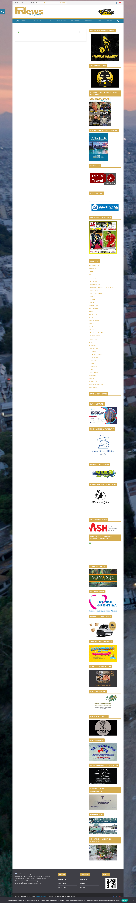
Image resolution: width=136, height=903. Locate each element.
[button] (2, 11)
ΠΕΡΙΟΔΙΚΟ (88, 21)
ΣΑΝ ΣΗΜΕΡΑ (93, 375)
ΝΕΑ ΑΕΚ (49, 21)
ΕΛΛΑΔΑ (91, 302)
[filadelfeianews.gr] (17, 21)
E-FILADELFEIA (93, 269)
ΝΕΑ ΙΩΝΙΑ (92, 330)
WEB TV (99, 21)
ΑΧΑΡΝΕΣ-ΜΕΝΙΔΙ (94, 284)
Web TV (82, 883)
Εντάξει (124, 900)
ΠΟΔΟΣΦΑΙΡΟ (93, 360)
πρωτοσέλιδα (100, 255)
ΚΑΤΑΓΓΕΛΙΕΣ (93, 314)
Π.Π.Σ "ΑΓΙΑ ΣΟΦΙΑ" (95, 348)
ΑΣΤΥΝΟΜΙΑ (93, 281)
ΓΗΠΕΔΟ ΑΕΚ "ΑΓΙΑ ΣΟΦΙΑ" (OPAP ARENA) (101, 287)
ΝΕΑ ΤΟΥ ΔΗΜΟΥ (94, 336)
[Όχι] (134, 900)
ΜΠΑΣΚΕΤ (92, 324)
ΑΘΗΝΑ (91, 275)
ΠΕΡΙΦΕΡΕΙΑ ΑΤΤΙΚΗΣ (95, 354)
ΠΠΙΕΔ (91, 369)
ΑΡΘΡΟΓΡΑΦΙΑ (93, 278)
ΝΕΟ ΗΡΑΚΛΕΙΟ (93, 339)
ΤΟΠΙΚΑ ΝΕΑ (38, 21)
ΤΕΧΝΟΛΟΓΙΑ (93, 382)
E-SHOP (109, 21)
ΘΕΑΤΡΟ (91, 311)
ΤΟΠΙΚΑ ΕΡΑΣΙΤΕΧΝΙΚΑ (96, 385)
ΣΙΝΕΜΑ (91, 379)
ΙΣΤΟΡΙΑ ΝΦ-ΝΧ (26, 21)
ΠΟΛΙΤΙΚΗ (92, 363)
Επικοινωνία (62, 879)
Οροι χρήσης (62, 883)
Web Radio (83, 879)
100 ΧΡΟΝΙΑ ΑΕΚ (94, 266)
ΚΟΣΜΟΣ (92, 317)
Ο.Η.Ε (91, 342)
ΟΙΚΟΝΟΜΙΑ (93, 345)
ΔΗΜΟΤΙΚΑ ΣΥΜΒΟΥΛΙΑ (96, 293)
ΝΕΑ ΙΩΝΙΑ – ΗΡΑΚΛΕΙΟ (96, 333)
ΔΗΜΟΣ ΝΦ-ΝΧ (93, 290)
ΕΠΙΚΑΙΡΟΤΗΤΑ (75, 21)
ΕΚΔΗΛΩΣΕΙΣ (93, 296)
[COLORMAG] (23, 874)
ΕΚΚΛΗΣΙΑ (92, 299)
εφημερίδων (107, 255)
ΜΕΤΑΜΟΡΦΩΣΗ (94, 321)
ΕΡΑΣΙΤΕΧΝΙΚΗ (93, 308)
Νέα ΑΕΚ (82, 887)
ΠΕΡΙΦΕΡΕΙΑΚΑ (61, 21)
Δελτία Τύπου (62, 887)
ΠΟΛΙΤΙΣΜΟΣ (93, 366)
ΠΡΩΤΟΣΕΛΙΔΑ (93, 372)
